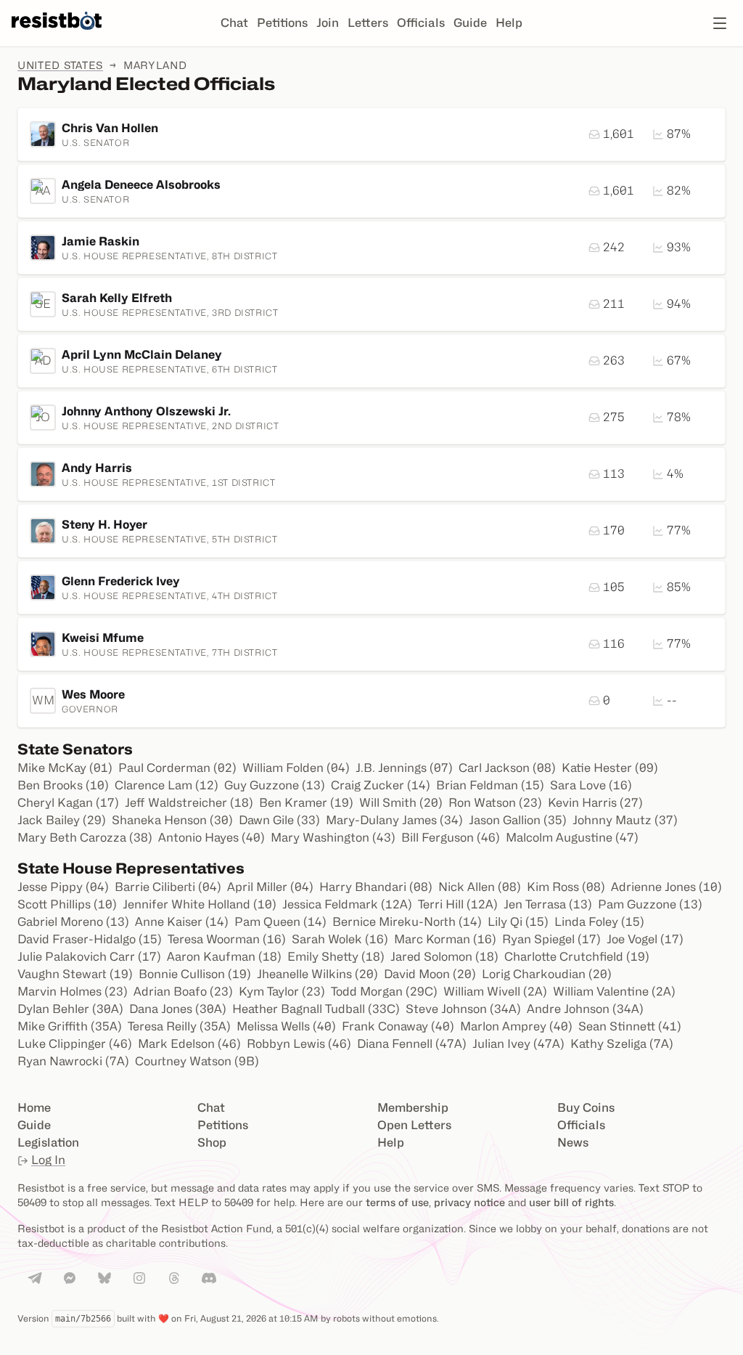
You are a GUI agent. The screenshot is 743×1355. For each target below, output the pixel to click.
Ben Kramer (306, 803)
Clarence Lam (166, 785)
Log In (48, 1160)
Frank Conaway (398, 1026)
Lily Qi (518, 922)
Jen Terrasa (548, 904)
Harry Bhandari (375, 887)
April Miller (270, 887)
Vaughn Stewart (75, 974)
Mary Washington (333, 838)
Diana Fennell (412, 1044)
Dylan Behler (70, 1009)
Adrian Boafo (183, 991)
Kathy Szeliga (621, 1044)
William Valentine (614, 991)
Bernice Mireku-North (407, 922)
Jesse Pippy (63, 887)
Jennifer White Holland (199, 904)
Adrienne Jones (666, 887)
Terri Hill (458, 904)
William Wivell (495, 991)
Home (34, 1108)
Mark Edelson (189, 1044)
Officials (421, 23)
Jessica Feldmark (347, 904)
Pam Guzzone (650, 904)
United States (60, 65)
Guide (470, 23)
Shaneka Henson (172, 820)
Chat (234, 23)
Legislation (48, 1142)
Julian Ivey (518, 1044)
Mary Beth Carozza (84, 838)
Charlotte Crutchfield (576, 957)
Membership (412, 1108)
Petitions (282, 23)
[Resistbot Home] (57, 35)
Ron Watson (495, 803)
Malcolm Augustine (572, 838)
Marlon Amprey (516, 1026)
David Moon (430, 974)
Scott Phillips (67, 904)
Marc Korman (445, 939)
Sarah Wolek (340, 939)
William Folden (296, 768)
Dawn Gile (279, 820)
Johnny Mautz (625, 820)
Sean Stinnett (629, 1026)
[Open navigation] (719, 23)
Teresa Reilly (179, 1026)
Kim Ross (566, 887)
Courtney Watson (197, 1061)
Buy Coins (586, 1108)
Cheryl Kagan (68, 803)
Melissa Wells (286, 1026)
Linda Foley (599, 922)
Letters (368, 23)
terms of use (397, 1202)
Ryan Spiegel (551, 939)
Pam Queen (280, 922)
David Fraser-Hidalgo (89, 939)
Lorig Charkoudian (547, 974)
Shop (211, 1142)
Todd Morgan (384, 991)
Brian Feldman (490, 785)
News (572, 1142)
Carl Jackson (507, 768)
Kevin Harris (595, 803)
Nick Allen (479, 887)
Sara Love (591, 785)
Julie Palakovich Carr (89, 957)
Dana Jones (177, 1009)
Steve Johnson (463, 1009)
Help (509, 23)
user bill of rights (571, 1202)
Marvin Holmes (72, 991)
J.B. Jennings (404, 768)
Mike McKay (64, 768)
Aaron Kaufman (224, 957)
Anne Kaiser (182, 922)
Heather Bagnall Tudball (316, 1009)
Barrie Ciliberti (168, 887)
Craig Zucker (380, 785)
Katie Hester (610, 768)
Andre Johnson (585, 1009)
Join (327, 23)
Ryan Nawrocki (73, 1061)
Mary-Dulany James (394, 820)
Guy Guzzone (274, 785)
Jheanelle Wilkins (317, 974)
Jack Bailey (61, 820)
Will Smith (401, 803)
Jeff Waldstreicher (189, 803)
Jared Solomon (444, 957)
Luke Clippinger (74, 1044)
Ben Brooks (63, 785)
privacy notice (469, 1202)
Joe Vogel (645, 939)
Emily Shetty (336, 957)
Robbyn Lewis (299, 1044)
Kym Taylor (282, 991)
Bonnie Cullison (195, 974)
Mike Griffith (69, 1026)
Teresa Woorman (227, 939)
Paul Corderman (177, 768)
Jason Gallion (518, 820)
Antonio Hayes (211, 838)
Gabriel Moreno (73, 922)
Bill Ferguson (450, 838)
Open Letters (414, 1125)
